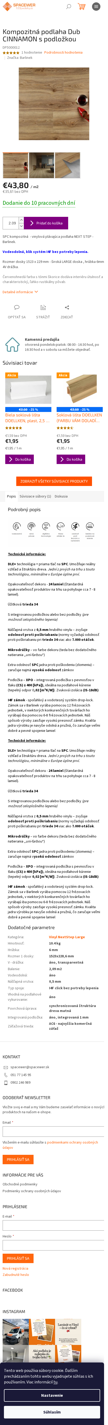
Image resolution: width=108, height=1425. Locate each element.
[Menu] (96, 6)
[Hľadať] (68, 6)
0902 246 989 (20, 1082)
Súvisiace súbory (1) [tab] (35, 496)
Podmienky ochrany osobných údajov (32, 1191)
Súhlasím (52, 1412)
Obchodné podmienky (20, 1184)
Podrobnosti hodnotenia (63, 52)
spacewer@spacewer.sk (29, 1067)
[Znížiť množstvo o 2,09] (21, 226)
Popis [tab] (11, 496)
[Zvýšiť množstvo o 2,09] (21, 220)
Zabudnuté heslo (16, 1275)
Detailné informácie (18, 292)
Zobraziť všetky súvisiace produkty (54, 481)
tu (55, 1382)
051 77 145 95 (20, 1075)
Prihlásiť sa (18, 1159)
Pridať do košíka (49, 223)
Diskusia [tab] (61, 496)
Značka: (20, 57)
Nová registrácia (15, 1268)
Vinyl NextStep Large (67, 937)
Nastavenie (52, 1395)
